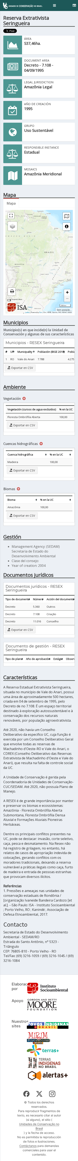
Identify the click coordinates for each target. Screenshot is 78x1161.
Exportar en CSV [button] (21, 368)
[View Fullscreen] (11, 215)
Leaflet (27, 312)
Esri (40, 312)
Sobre (30, 307)
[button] (54, 5)
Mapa (11, 203)
